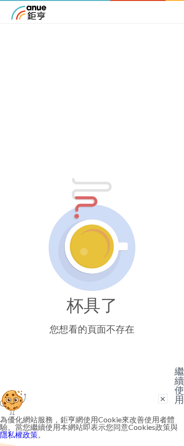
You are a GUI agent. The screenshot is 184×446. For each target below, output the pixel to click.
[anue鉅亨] (28, 16)
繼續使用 (179, 385)
